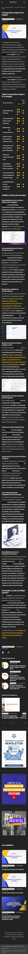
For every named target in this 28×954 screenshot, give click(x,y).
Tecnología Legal (15, 661)
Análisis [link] (5, 130)
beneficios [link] (17, 347)
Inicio (3, 7)
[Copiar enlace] (8, 652)
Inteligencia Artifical (9, 7)
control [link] (9, 471)
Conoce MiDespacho (8, 946)
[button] (2, 2)
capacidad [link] (13, 610)
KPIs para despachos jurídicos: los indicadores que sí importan (18, 687)
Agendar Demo (16, 946)
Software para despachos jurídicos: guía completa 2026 (18, 667)
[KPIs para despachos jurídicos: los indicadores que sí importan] (5, 686)
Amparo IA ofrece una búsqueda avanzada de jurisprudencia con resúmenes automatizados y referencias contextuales (12, 303)
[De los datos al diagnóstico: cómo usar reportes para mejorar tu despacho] (5, 676)
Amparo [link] (4, 54)
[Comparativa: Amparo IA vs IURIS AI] (14, 857)
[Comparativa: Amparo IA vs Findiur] (14, 880)
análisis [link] (16, 315)
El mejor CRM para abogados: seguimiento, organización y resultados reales (11, 917)
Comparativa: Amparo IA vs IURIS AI (13, 869)
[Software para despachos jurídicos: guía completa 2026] (5, 665)
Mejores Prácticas (15, 671)
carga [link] (17, 561)
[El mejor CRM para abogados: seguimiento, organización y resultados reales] (14, 903)
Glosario (21, 946)
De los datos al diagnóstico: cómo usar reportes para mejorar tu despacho (17, 678)
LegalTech (13, 683)
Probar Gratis (4, 948)
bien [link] (4, 595)
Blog (3, 946)
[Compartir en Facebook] (2, 652)
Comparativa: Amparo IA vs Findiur (12, 893)
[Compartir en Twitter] (5, 652)
